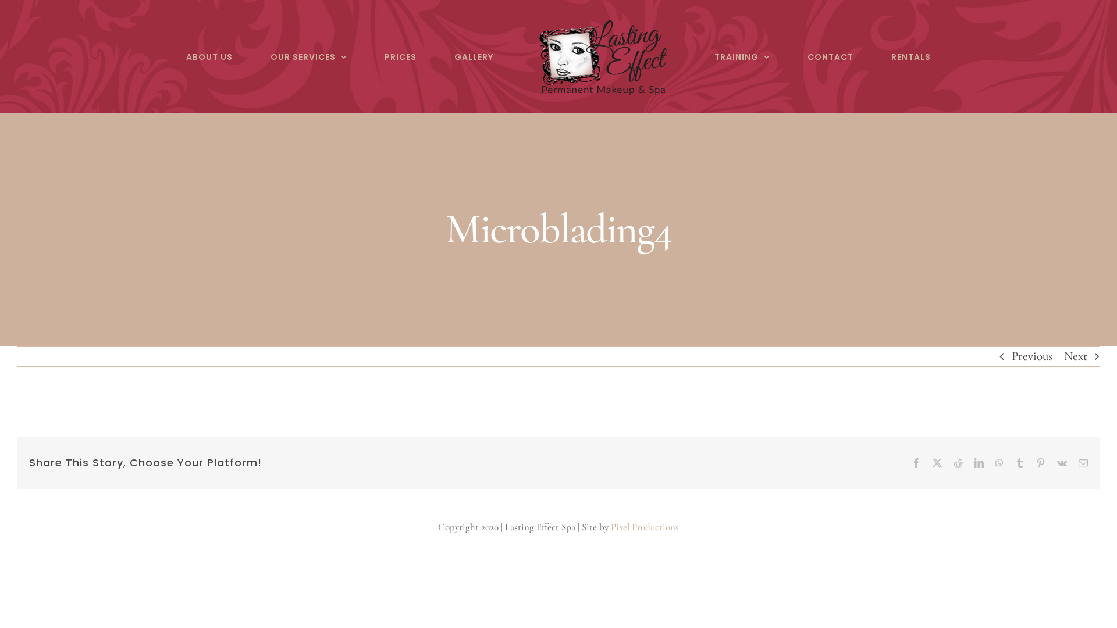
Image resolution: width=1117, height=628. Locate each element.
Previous (1032, 356)
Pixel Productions (645, 527)
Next (1075, 356)
